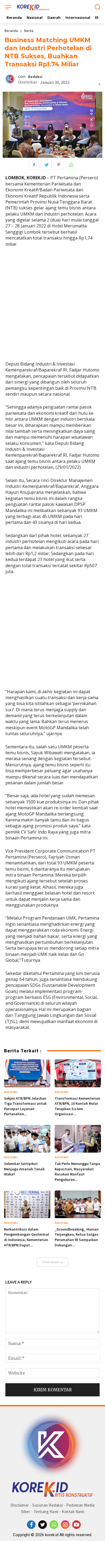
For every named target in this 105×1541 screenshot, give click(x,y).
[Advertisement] (52, 306)
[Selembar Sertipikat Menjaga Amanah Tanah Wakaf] (27, 1139)
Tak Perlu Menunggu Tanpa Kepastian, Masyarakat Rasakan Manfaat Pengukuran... (77, 1171)
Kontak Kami (73, 1511)
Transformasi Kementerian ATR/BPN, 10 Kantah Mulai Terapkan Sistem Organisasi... (77, 1106)
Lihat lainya (50, 1262)
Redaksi (35, 76)
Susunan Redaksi (47, 1505)
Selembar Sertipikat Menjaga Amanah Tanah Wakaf (24, 1169)
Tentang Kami (46, 1511)
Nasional (11, 1092)
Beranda (11, 30)
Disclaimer (19, 1505)
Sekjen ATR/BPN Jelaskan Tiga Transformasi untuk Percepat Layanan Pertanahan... (25, 1106)
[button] (97, 7)
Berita (28, 30)
